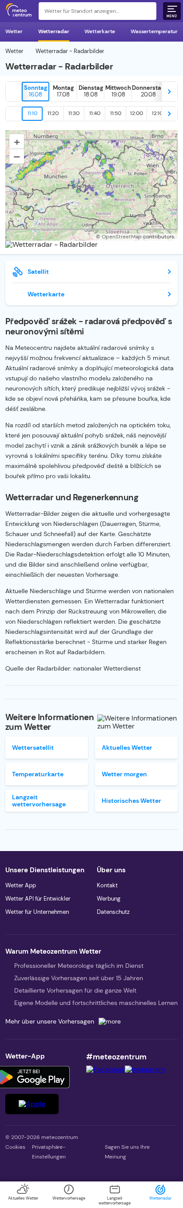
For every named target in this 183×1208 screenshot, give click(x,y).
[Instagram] (145, 1069)
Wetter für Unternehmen (37, 912)
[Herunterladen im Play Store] (32, 1077)
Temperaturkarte (38, 774)
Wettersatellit (33, 748)
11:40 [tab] (94, 113)
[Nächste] (169, 91)
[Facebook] (105, 1069)
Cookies (15, 1146)
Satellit (38, 272)
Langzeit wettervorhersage (39, 800)
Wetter (14, 31)
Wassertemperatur (154, 31)
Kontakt (107, 885)
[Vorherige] (14, 91)
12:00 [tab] (136, 113)
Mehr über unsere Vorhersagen (49, 1021)
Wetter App (20, 885)
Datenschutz (113, 912)
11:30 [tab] (74, 113)
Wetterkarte (99, 31)
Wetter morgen (124, 774)
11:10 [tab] (32, 113)
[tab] (35, 91)
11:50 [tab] (115, 113)
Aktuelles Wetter (127, 748)
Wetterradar (53, 31)
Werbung (108, 898)
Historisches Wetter (131, 801)
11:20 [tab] (53, 113)
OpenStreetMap (122, 236)
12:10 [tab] (157, 113)
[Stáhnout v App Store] (32, 1104)
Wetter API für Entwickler (38, 898)
